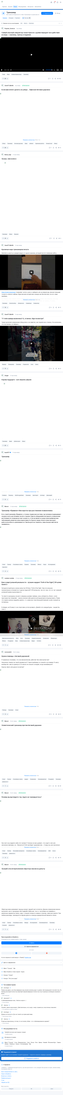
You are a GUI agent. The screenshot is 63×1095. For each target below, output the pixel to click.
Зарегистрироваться (32, 946)
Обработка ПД (5, 1082)
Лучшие (11, 18)
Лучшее (10, 6)
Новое (15, 6)
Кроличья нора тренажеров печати (15, 249)
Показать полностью (31, 140)
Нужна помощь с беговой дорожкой (15, 656)
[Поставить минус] (7, 78)
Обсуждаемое (22, 6)
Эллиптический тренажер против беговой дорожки (21, 725)
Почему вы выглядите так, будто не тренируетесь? (22, 797)
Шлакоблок (38, 6)
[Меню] (60, 2)
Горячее (4, 6)
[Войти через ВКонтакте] (16, 953)
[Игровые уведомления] (51, 2)
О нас (2, 1080)
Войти (32, 942)
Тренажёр (5, 457)
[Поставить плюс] (3, 78)
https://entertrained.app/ (9, 292)
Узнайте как (28, 957)
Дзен (52, 1088)
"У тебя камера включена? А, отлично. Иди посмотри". (23, 318)
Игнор (58, 13)
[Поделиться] (55, 78)
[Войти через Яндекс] (47, 953)
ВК (31, 1088)
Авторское (30, 6)
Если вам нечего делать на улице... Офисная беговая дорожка (26, 90)
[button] (31, 23)
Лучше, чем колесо (9, 159)
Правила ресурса (6, 1078)
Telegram (11, 1088)
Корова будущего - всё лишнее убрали (16, 380)
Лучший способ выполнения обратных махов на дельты (23, 869)
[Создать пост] (57, 2)
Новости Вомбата (6, 1073)
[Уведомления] (54, 2)
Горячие (17, 18)
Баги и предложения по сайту (9, 1071)
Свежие (5, 18)
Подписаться (48, 13)
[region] (31, 54)
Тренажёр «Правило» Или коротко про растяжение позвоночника (27, 511)
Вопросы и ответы (6, 1076)
